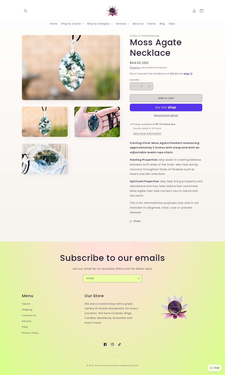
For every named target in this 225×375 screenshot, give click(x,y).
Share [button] (137, 221)
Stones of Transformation (107, 365)
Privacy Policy (30, 333)
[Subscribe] (138, 278)
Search (26, 304)
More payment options (166, 115)
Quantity (134, 79)
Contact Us (29, 315)
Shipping (135, 67)
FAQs (25, 327)
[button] (25, 10)
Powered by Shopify (129, 365)
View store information (147, 133)
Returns (26, 321)
